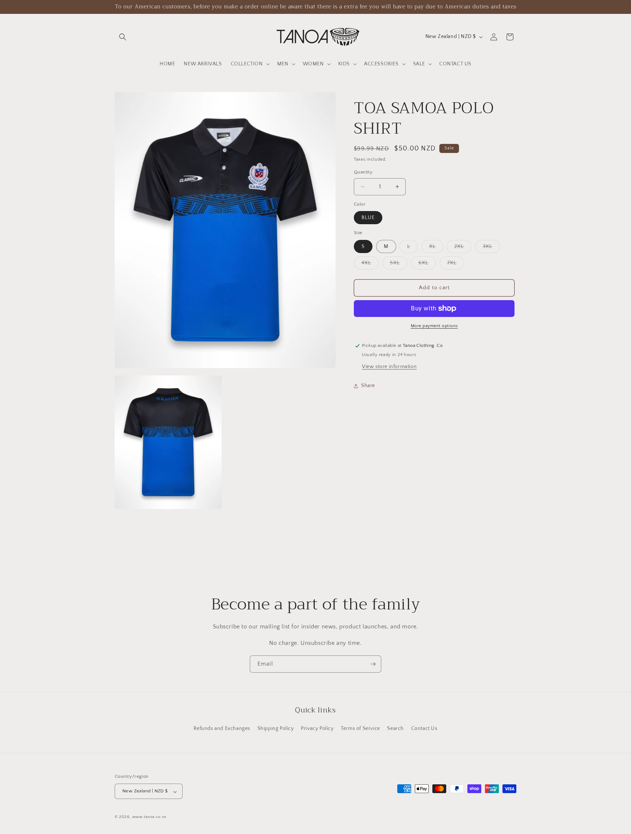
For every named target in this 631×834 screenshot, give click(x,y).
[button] (123, 37)
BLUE (368, 218)
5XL (399, 264)
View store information (389, 367)
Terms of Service (360, 728)
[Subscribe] (373, 664)
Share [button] (368, 386)
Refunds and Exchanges (222, 728)
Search (395, 728)
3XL (491, 248)
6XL (427, 264)
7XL (455, 264)
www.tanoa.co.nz (149, 817)
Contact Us (424, 728)
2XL (462, 248)
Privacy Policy (317, 728)
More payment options (434, 326)
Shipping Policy (275, 728)
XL (436, 248)
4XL (370, 264)
